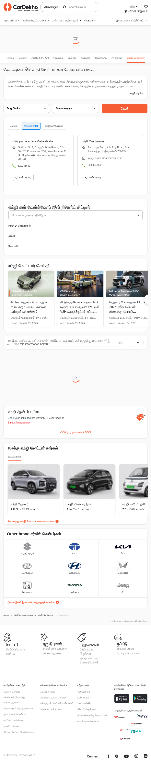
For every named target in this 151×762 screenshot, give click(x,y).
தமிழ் (132, 6)
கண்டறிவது (25, 177)
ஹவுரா (12, 235)
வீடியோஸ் (85, 57)
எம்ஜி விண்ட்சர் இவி (79, 504)
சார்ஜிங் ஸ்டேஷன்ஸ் (54, 126)
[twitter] (116, 756)
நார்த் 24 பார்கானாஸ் (19, 225)
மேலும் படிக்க (135, 93)
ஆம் (120, 342)
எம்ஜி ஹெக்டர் (20, 504)
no (137, 342)
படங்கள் (72, 57)
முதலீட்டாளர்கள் (11, 726)
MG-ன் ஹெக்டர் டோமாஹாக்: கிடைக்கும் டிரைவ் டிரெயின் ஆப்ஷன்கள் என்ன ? (29, 307)
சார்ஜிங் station (40, 57)
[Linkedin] (145, 756)
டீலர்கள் (23, 57)
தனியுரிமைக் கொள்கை (15, 714)
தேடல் (125, 108)
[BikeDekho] (119, 717)
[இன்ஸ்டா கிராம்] (136, 756)
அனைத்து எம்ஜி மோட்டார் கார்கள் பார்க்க (31, 521)
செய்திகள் (58, 57)
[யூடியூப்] (126, 756)
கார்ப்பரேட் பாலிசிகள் (13, 720)
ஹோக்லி (13, 245)
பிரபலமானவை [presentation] (14, 456)
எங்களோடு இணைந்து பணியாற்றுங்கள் (14, 700)
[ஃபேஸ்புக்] (108, 756)
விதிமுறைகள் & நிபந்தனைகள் (18, 708)
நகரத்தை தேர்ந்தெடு (132, 20)
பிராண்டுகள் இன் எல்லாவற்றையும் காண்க (31, 602)
